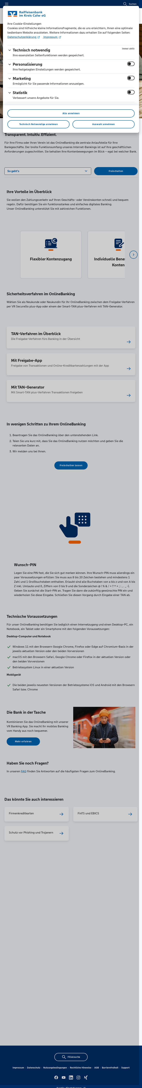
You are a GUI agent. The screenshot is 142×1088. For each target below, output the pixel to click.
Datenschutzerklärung (22, 37)
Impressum (50, 37)
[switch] (131, 64)
